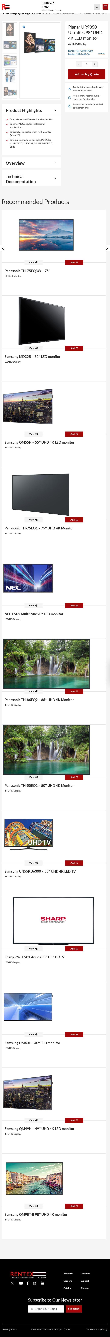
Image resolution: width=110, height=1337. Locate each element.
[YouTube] (21, 1283)
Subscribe (74, 1309)
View (31, 262)
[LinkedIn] (42, 1283)
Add (72, 262)
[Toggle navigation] (105, 7)
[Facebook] (27, 1283)
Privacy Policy (10, 1329)
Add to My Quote (87, 74)
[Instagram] (34, 1283)
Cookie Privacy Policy (96, 1329)
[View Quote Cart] (97, 7)
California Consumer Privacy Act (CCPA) (51, 1329)
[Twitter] (12, 1283)
